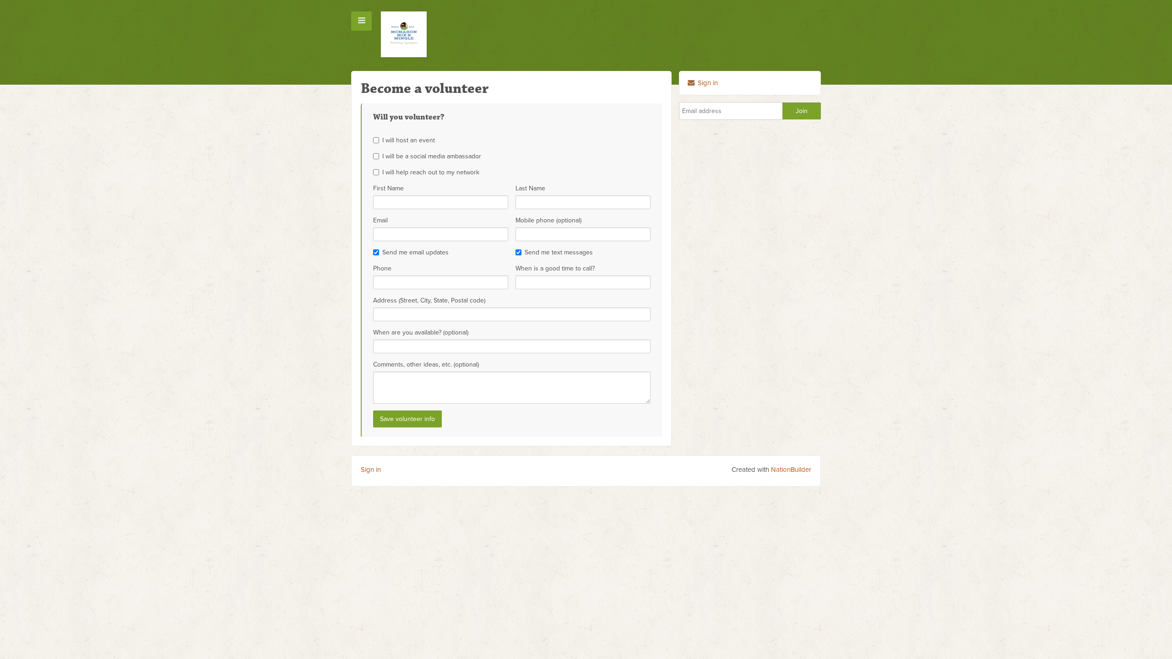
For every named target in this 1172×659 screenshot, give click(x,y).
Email (380, 220)
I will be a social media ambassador (431, 156)
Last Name (530, 188)
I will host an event (408, 140)
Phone (382, 268)
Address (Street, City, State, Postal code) (429, 300)
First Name (388, 188)
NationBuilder (791, 469)
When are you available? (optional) (420, 332)
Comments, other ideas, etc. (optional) (426, 364)
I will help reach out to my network (430, 172)
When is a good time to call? (555, 268)
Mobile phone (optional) (548, 220)
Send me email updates (415, 252)
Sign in (707, 83)
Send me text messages (559, 252)
